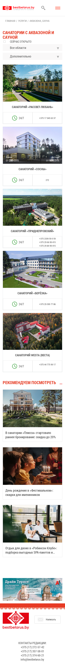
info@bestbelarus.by (32, 659)
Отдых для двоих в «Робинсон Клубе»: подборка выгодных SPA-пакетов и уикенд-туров (31, 552)
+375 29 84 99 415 (47, 245)
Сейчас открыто (20, 41)
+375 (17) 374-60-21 (32, 655)
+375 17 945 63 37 (47, 118)
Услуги (22, 20)
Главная (10, 20)
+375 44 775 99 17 (47, 364)
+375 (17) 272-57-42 (32, 647)
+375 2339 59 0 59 (47, 238)
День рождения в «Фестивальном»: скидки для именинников (29, 492)
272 (47, 180)
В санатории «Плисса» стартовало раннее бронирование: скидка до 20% (30, 435)
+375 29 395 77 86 (47, 304)
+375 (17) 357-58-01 (32, 651)
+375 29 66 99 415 (47, 242)
